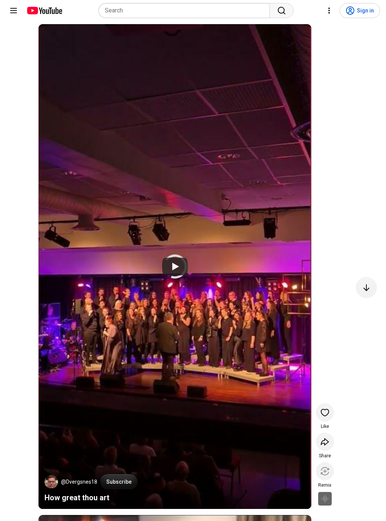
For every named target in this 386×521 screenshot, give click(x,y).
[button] (51, 482)
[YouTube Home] (44, 10)
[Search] (282, 10)
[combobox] (186, 10)
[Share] (325, 442)
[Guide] (13, 10)
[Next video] (366, 287)
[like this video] (325, 412)
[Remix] (325, 471)
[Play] (175, 266)
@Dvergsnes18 (79, 482)
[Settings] (329, 10)
